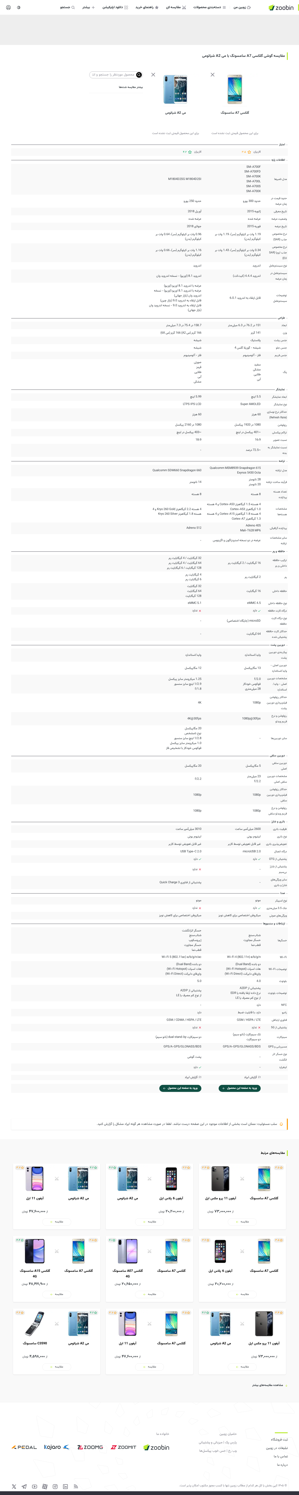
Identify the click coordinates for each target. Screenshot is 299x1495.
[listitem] (242, 1196)
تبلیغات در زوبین (277, 1448)
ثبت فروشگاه (279, 1440)
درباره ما (282, 1465)
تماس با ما (281, 1457)
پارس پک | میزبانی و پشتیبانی (217, 1442)
